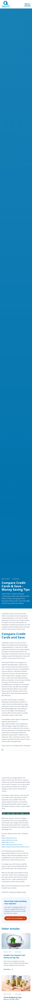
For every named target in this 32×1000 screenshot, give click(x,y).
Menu (27, 3)
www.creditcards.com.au (9, 840)
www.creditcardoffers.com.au (11, 724)
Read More (7, 969)
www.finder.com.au (8, 842)
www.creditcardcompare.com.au (12, 845)
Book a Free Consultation (14, 918)
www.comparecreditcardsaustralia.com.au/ (15, 847)
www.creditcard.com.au (9, 838)
